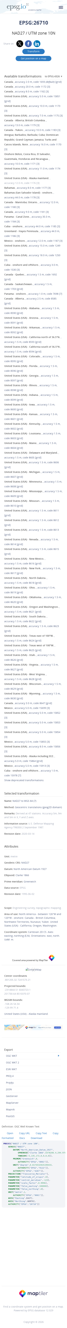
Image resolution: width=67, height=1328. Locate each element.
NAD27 (25, 862)
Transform (33, 51)
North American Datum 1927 (30, 869)
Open (10, 1133)
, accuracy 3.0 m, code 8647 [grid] (28, 703)
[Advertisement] (33, 1251)
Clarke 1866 (22, 875)
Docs (22, 1138)
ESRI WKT (11, 1069)
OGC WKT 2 (12, 1062)
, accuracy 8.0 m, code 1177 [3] (27, 187)
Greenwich (30, 881)
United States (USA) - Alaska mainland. (26, 1013)
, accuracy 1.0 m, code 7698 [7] (33, 293)
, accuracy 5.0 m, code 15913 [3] (27, 765)
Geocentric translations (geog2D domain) (38, 807)
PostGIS (10, 1116)
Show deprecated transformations (24, 780)
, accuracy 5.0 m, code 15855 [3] (27, 741)
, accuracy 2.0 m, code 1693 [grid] (33, 81)
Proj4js (10, 1082)
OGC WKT (11, 1055)
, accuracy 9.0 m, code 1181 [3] (26, 211)
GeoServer (12, 1096)
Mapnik (10, 1109)
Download (36, 1138)
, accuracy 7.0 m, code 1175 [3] (33, 115)
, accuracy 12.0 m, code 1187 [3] (33, 240)
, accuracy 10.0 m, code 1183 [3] (32, 130)
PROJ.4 (10, 1076)
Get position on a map (33, 58)
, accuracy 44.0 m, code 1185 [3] (32, 226)
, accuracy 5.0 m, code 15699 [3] (27, 708)
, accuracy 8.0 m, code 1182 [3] (26, 91)
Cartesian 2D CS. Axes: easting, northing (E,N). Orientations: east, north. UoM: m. (32, 935)
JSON (9, 1089)
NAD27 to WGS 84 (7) (24, 800)
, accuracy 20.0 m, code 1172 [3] (27, 86)
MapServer (12, 1102)
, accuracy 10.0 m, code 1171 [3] (27, 158)
